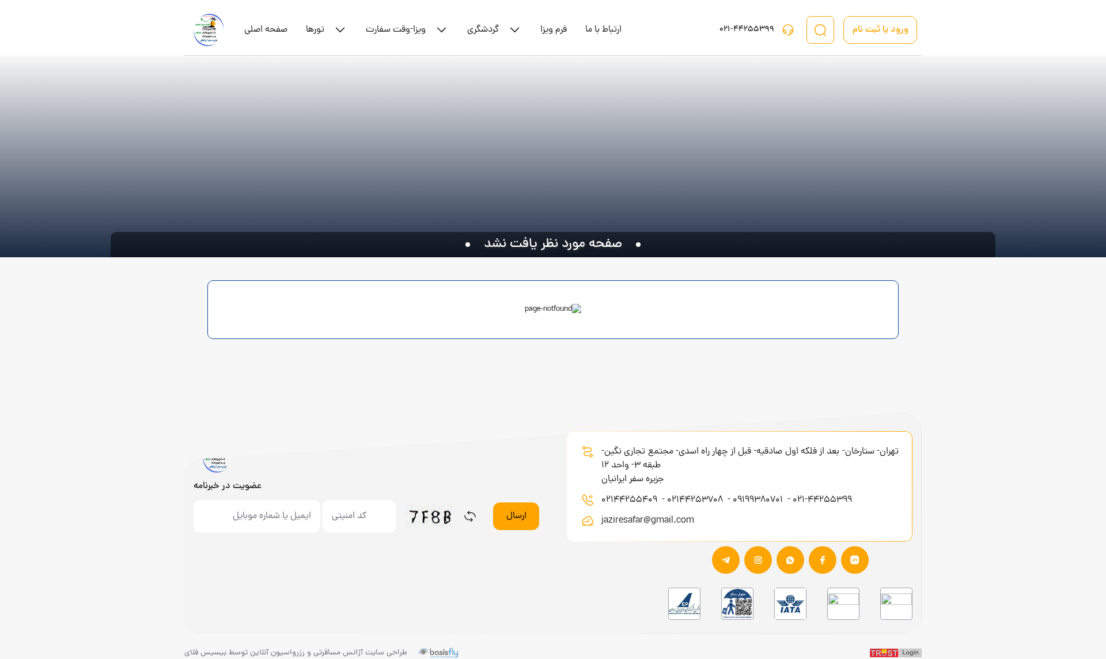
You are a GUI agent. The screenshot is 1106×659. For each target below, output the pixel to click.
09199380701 (759, 500)
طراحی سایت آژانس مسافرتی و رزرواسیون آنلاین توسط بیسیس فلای (295, 653)
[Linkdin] (855, 560)
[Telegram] (726, 560)
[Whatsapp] (790, 560)
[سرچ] (820, 30)
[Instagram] (758, 560)
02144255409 (630, 500)
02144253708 (696, 500)
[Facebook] (822, 560)
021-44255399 (822, 500)
